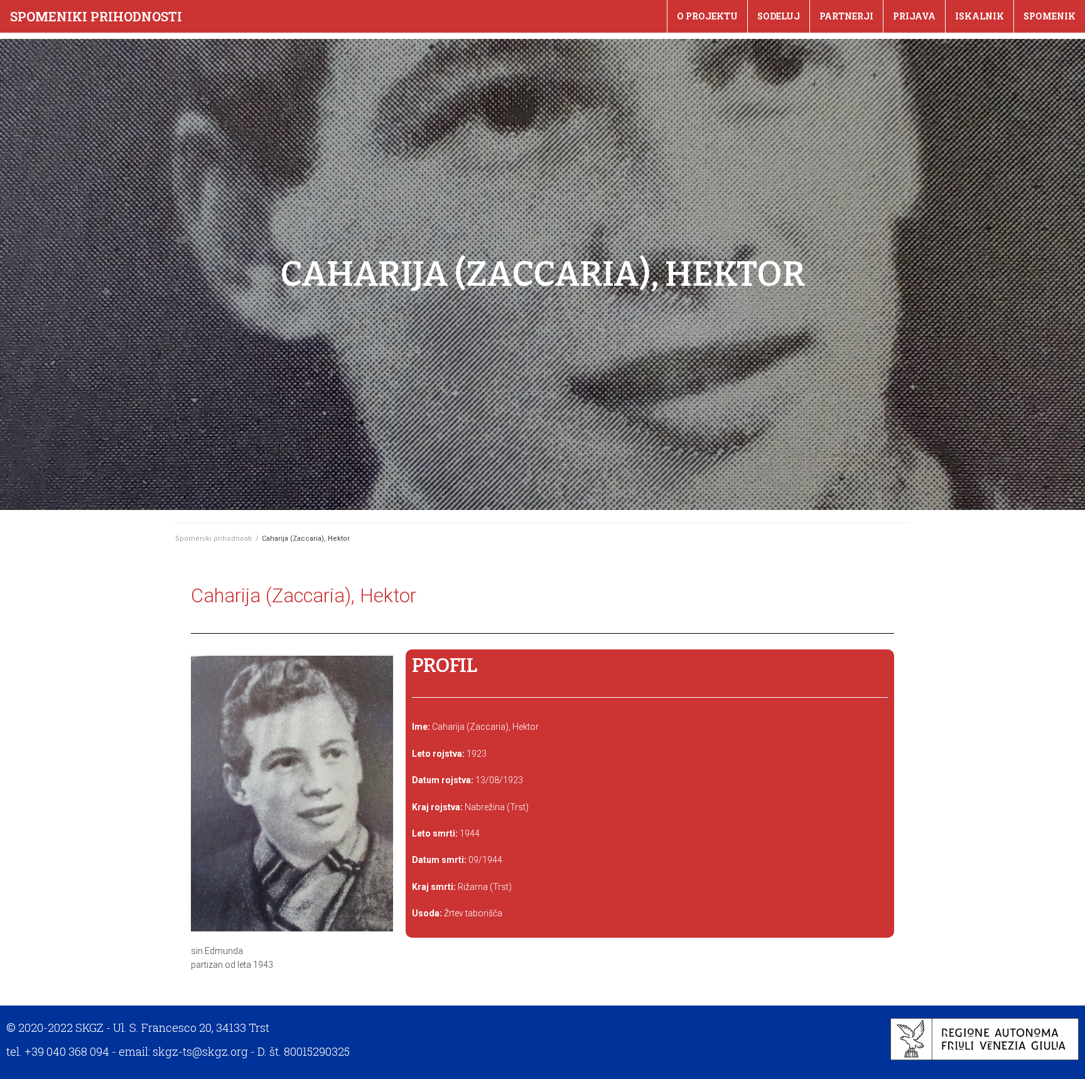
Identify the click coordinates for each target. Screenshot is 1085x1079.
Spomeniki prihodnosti (96, 16)
